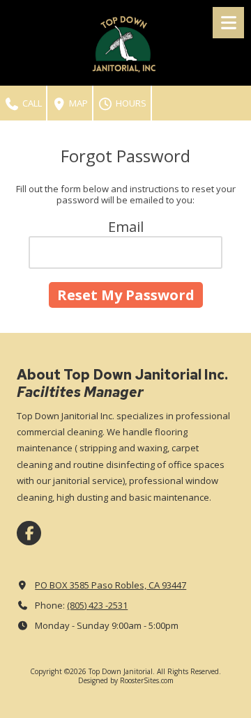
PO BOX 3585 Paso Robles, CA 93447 (110, 585)
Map (77, 103)
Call (31, 103)
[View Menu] (228, 22)
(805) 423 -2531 (97, 605)
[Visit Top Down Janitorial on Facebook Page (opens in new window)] (29, 533)
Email (126, 226)
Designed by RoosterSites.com (126, 680)
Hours (130, 103)
